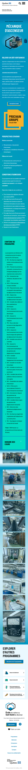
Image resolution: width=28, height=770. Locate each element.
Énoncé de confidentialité (14, 753)
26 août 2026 (13, 122)
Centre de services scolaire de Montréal (9, 5)
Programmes (11, 21)
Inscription (14, 746)
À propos (14, 749)
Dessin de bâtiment (14, 672)
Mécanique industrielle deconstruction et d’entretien (16, 694)
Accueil (6, 21)
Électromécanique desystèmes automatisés (15, 687)
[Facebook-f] (20, 724)
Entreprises (14, 743)
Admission (14, 740)
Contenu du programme (10, 242)
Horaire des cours (10, 443)
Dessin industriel (14, 680)
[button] (23, 3)
